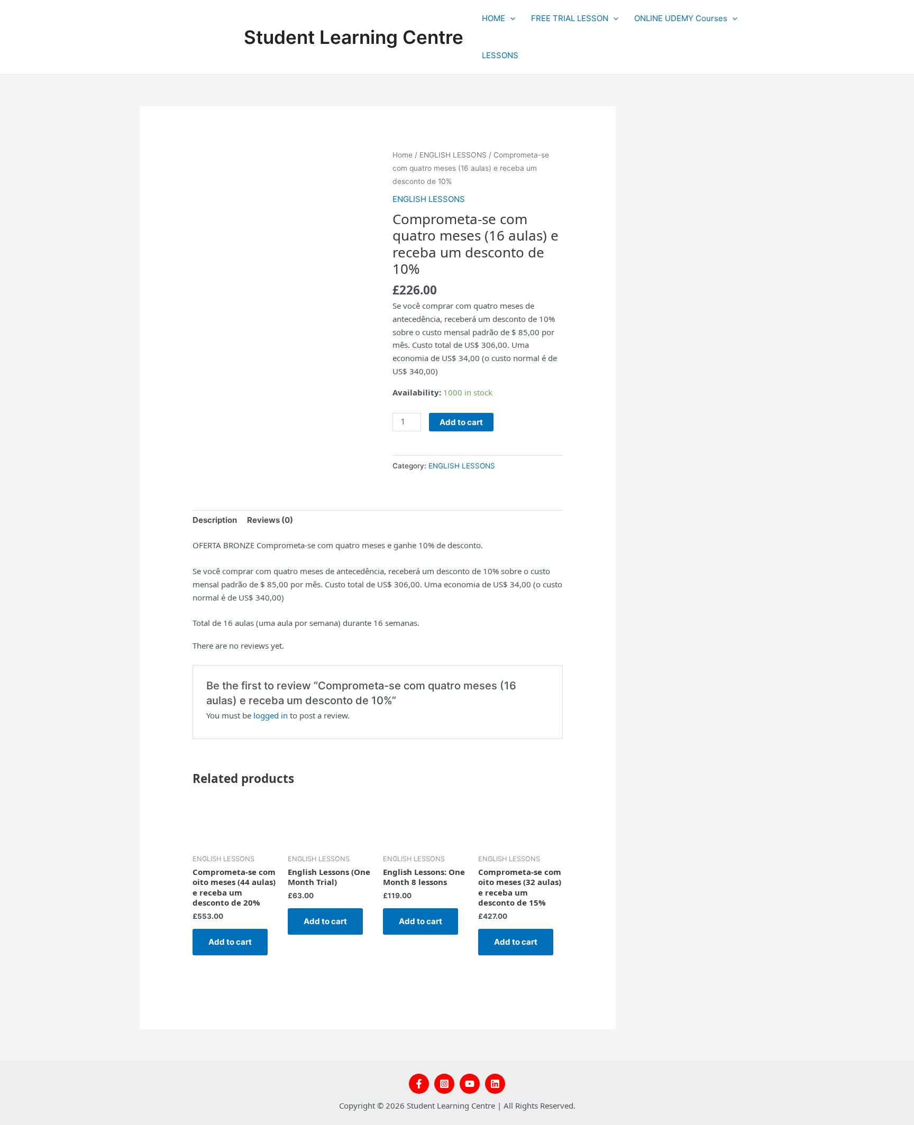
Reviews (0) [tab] (270, 520)
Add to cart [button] (230, 942)
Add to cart (461, 422)
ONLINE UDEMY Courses (680, 18)
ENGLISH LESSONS (453, 155)
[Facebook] (419, 1084)
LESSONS (500, 55)
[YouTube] (470, 1084)
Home (402, 155)
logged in (270, 715)
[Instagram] (444, 1084)
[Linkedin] (495, 1084)
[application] (510, 18)
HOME (493, 18)
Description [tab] (215, 520)
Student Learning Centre (353, 37)
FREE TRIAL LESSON (569, 18)
